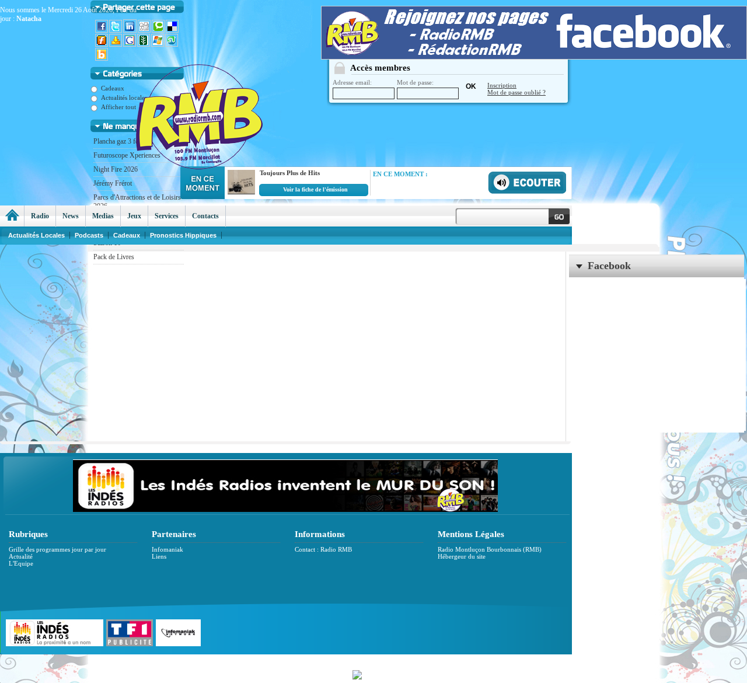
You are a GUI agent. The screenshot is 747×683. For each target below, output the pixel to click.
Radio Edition (290, 660)
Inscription (501, 85)
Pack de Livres (113, 257)
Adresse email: (352, 82)
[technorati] (159, 30)
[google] (130, 44)
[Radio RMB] (248, 94)
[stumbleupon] (172, 44)
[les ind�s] (285, 510)
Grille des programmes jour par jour (57, 549)
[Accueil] (12, 215)
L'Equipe (21, 563)
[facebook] (102, 30)
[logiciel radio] (373, 673)
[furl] (102, 44)
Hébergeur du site (462, 556)
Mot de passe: (415, 82)
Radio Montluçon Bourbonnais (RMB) (490, 549)
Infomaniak (167, 549)
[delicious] (173, 30)
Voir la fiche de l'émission (315, 189)
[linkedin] (130, 30)
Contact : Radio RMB (323, 549)
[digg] (145, 30)
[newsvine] (144, 44)
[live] (158, 44)
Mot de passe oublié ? (516, 92)
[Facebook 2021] (534, 57)
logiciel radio (496, 660)
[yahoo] (116, 44)
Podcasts (89, 235)
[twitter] (116, 30)
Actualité (21, 556)
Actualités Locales (36, 235)
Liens (159, 556)
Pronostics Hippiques (183, 235)
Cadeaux (126, 235)
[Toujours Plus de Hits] (240, 195)
